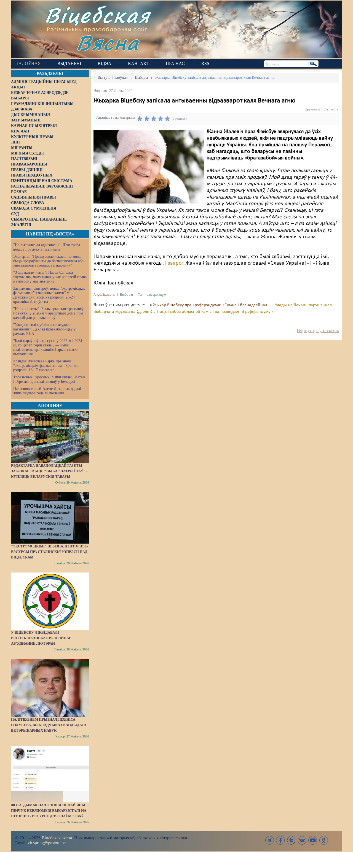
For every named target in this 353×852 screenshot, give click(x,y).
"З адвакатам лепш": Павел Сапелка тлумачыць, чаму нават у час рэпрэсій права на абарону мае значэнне (50, 276)
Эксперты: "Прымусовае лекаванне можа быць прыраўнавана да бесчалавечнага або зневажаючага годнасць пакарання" (48, 260)
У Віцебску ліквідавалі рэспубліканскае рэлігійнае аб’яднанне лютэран (41, 637)
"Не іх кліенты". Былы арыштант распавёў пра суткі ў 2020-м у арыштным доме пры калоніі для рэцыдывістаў (48, 313)
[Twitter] (291, 840)
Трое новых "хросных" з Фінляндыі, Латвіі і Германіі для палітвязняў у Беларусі (49, 379)
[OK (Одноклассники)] (323, 840)
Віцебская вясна (57, 837)
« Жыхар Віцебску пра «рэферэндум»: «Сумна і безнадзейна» (209, 305)
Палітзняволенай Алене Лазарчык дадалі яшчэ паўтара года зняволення (47, 391)
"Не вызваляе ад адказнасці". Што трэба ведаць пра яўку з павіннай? (46, 247)
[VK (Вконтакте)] (302, 840)
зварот (176, 263)
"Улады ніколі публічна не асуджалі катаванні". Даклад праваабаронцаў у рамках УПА (44, 329)
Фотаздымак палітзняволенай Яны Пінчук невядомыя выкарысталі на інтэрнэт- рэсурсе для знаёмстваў (48, 810)
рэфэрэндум (156, 295)
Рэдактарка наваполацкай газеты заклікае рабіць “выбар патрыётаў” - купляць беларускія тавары (49, 471)
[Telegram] (269, 840)
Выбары (126, 295)
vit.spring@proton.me (47, 842)
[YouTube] (312, 840)
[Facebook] (280, 840)
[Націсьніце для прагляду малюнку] (148, 166)
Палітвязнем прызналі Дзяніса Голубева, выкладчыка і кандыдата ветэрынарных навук (48, 724)
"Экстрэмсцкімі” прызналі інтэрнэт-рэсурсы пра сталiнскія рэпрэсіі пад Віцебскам (49, 551)
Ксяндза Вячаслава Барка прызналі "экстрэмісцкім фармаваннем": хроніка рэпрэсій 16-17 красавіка (45, 365)
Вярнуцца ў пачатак (318, 330)
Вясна (108, 42)
